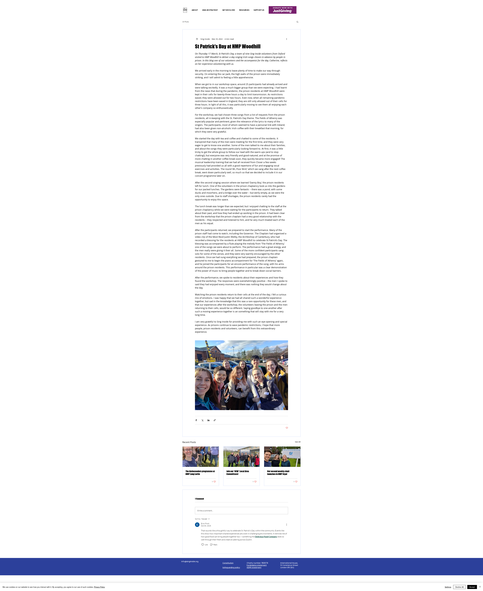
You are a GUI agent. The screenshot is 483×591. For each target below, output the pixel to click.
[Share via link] (214, 420)
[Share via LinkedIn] (208, 420)
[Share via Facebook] (196, 420)
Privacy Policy (99, 587)
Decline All (459, 587)
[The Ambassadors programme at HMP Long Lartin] (201, 457)
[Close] (479, 587)
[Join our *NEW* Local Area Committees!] (241, 457)
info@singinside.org (189, 561)
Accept (472, 587)
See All (298, 442)
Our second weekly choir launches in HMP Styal (278, 472)
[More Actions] (286, 524)
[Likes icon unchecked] (202, 544)
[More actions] (286, 38)
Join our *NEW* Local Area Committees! (237, 472)
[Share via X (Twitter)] (202, 420)
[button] (194, 10)
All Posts (185, 22)
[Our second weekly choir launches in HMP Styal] (282, 457)
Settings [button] (448, 587)
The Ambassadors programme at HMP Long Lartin (200, 472)
